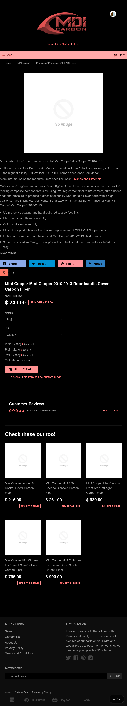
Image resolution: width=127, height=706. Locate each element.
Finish (8, 328)
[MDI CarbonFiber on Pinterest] (83, 658)
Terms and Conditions (19, 653)
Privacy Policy (14, 647)
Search (9, 631)
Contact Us (12, 636)
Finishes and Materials (86, 179)
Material (9, 312)
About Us (11, 642)
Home (8, 62)
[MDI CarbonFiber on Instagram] (90, 658)
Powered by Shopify (41, 692)
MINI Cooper (23, 62)
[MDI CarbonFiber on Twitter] (68, 658)
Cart (121, 55)
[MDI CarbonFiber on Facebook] (75, 658)
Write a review (110, 410)
